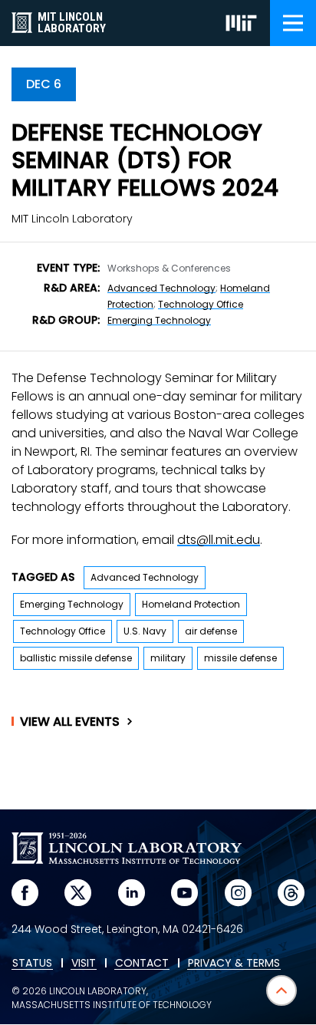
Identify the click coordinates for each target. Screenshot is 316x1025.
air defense (211, 631)
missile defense (240, 657)
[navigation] (293, 23)
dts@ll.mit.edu (218, 540)
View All (70, 722)
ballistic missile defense (76, 657)
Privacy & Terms (234, 963)
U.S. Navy (144, 631)
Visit (83, 963)
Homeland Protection (191, 604)
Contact (142, 963)
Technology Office (200, 304)
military (168, 657)
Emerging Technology (159, 320)
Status (32, 963)
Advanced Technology (161, 288)
